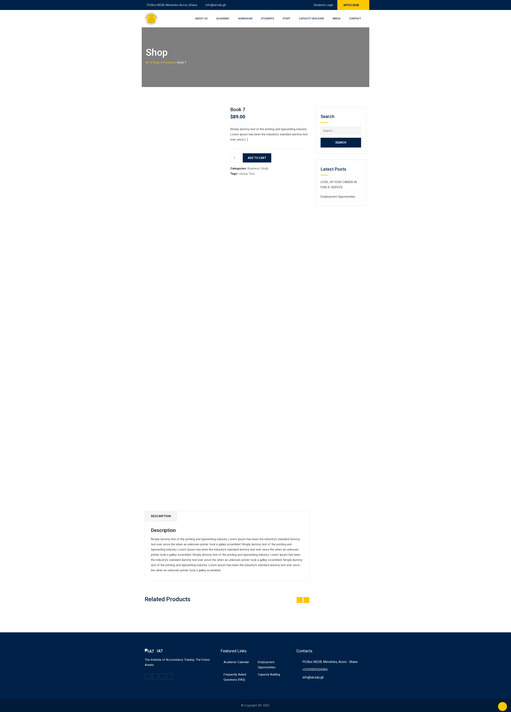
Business (253, 168)
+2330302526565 (315, 669)
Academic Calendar (236, 662)
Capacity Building (311, 18)
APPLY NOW (351, 5)
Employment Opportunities (338, 196)
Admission (245, 18)
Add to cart (257, 157)
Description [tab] (161, 516)
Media (337, 18)
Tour (252, 173)
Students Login (323, 5)
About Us (201, 18)
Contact (355, 18)
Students (267, 18)
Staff (286, 18)
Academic (223, 18)
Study (264, 168)
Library (243, 173)
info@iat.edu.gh (216, 5)
